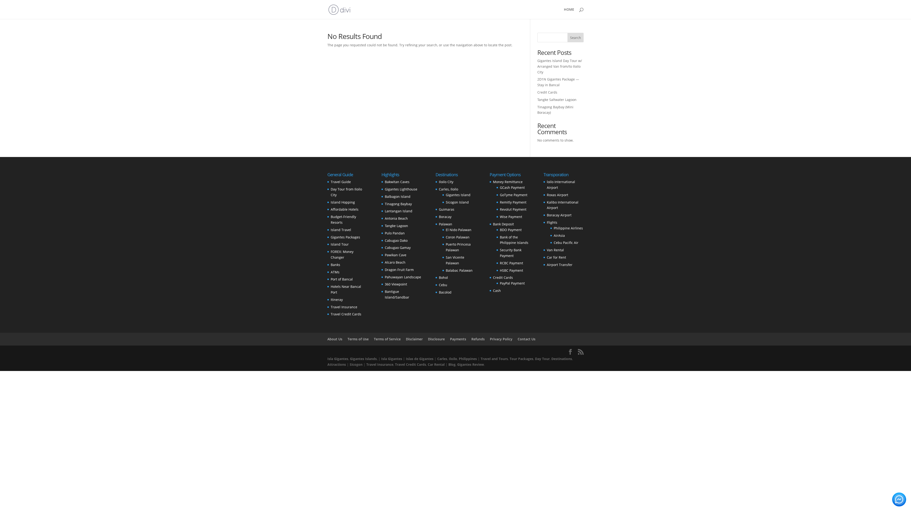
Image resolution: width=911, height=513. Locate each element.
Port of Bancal (342, 279)
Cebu (443, 285)
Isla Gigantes (337, 358)
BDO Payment (511, 230)
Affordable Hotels (344, 209)
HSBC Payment (511, 270)
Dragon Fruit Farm (399, 269)
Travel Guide (341, 182)
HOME (569, 10)
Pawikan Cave (395, 255)
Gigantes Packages (345, 237)
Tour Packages (521, 358)
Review (478, 364)
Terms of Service (387, 339)
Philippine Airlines (568, 228)
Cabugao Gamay (398, 247)
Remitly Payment (513, 202)
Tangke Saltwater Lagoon (556, 99)
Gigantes (464, 364)
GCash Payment (512, 187)
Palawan (445, 224)
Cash (497, 290)
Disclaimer (414, 339)
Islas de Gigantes (419, 358)
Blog (452, 364)
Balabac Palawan (459, 270)
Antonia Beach (396, 218)
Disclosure (436, 339)
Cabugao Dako (396, 240)
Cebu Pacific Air (566, 242)
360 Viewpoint (396, 284)
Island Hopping (343, 202)
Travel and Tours (494, 358)
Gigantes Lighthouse (401, 189)
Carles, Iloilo (448, 189)
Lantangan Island (398, 211)
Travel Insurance (344, 307)
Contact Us (526, 339)
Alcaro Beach (395, 262)
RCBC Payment (511, 263)
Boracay (445, 216)
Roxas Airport (557, 195)
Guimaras (446, 209)
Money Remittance (508, 182)
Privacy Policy (501, 339)
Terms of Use (358, 339)
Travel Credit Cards (346, 314)
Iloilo (453, 358)
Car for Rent (556, 257)
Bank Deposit (503, 224)
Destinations (561, 358)
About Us (334, 339)
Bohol (443, 277)
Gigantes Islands (363, 358)
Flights (552, 222)
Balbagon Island (397, 196)
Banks (335, 264)
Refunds (478, 339)
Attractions (336, 364)
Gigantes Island (458, 195)
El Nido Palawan (458, 230)
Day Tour (542, 358)
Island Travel (341, 230)
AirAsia (559, 235)
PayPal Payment (512, 283)
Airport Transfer (559, 264)
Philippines (468, 358)
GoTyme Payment (513, 195)
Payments (458, 339)
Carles (442, 358)
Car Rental (436, 364)
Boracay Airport (559, 215)
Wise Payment (511, 216)
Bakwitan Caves (397, 182)
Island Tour (340, 244)
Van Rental (555, 250)
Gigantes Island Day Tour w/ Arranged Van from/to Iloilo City (559, 66)
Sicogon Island (457, 202)
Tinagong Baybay (398, 204)
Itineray (337, 299)
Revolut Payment (513, 209)
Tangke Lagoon (396, 225)
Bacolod (445, 292)
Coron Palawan (457, 237)
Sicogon (356, 364)
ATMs (335, 272)
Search (575, 37)
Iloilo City (446, 182)
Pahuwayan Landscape (403, 277)
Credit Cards (547, 92)
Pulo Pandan (395, 233)
